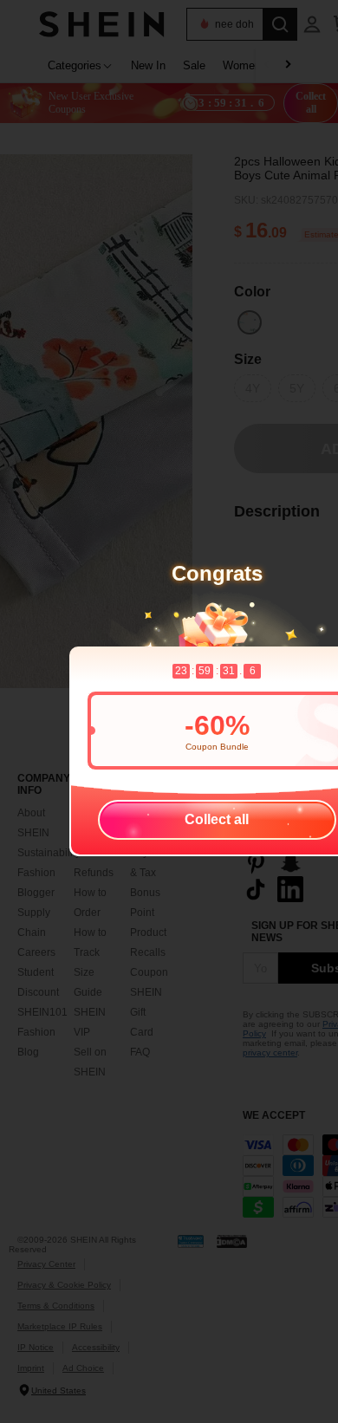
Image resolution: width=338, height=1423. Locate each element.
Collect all (217, 819)
